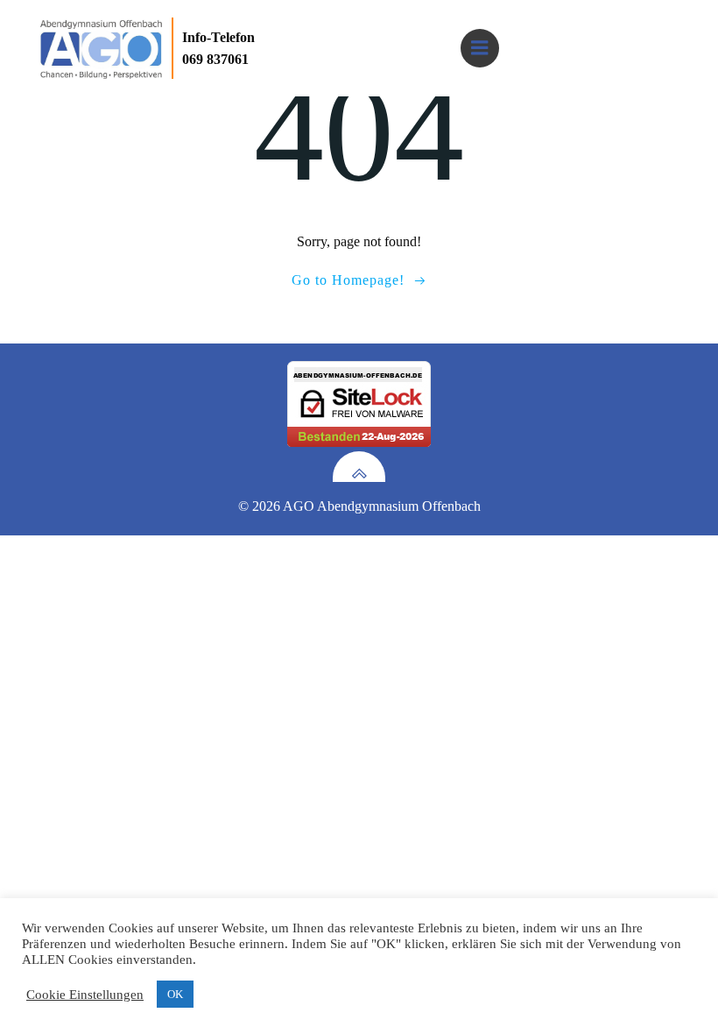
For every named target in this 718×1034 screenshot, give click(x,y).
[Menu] (480, 48)
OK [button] (175, 994)
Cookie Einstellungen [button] (85, 995)
